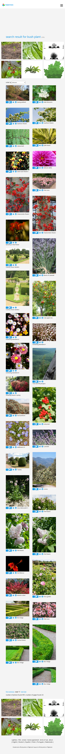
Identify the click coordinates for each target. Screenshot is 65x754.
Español (27, 742)
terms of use (44, 740)
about (51, 740)
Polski (34, 742)
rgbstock (9, 5)
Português (40, 742)
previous (11, 692)
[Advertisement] (32, 21)
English (14, 742)
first (7, 692)
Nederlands (49, 742)
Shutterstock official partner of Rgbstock (23, 747)
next (22, 692)
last (25, 692)
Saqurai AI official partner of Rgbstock (42, 747)
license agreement (33, 740)
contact (24, 740)
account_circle (16, 102)
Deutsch (21, 742)
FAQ (19, 740)
